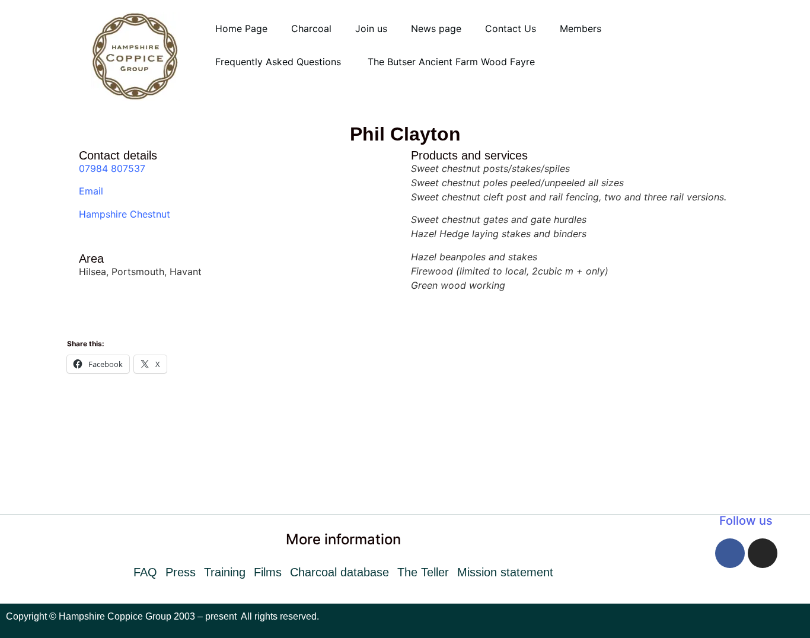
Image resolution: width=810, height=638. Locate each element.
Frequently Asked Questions (279, 62)
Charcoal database (339, 572)
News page (436, 28)
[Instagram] (762, 553)
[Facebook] (730, 553)
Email (91, 191)
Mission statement (505, 572)
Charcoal (311, 28)
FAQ (145, 572)
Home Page (241, 28)
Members (580, 28)
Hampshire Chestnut (124, 214)
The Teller (423, 572)
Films (268, 572)
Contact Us (510, 28)
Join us (371, 28)
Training (224, 572)
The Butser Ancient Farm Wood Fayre (451, 62)
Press (180, 572)
